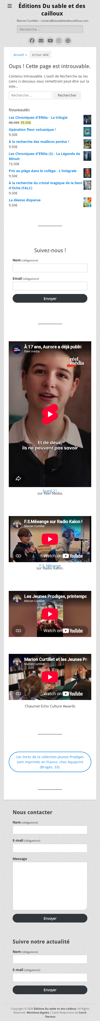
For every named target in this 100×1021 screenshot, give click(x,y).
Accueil (20, 54)
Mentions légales (38, 1012)
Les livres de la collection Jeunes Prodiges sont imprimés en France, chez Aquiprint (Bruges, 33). (50, 762)
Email (26, 278)
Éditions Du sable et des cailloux (55, 1008)
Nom (25, 260)
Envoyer (50, 298)
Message (20, 858)
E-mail (26, 840)
